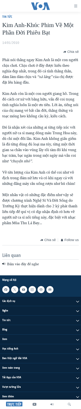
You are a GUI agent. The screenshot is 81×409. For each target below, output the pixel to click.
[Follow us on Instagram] (32, 289)
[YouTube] (34, 404)
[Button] (71, 52)
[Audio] (52, 404)
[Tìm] (69, 404)
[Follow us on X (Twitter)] (14, 289)
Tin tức (7, 16)
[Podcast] (41, 289)
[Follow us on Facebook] (5, 289)
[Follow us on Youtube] (23, 289)
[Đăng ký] (49, 289)
